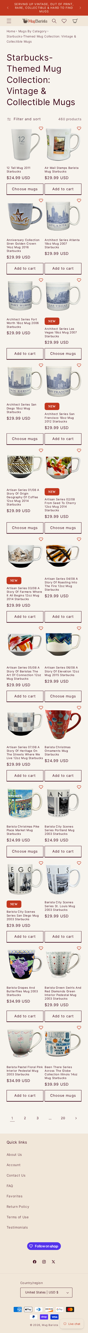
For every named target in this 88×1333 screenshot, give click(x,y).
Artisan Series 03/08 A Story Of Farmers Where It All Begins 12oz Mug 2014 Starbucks (25, 593)
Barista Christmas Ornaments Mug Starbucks (57, 750)
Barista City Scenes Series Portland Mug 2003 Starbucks (60, 830)
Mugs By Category (32, 31)
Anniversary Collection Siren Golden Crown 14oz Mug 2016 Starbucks (23, 245)
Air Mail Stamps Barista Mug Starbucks (61, 169)
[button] (9, 21)
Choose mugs (25, 189)
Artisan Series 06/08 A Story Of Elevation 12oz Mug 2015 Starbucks (62, 671)
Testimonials (17, 1227)
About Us (14, 1155)
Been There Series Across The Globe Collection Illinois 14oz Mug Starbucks (61, 1072)
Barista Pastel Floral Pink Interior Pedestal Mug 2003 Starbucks (25, 1070)
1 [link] (12, 1118)
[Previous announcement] (7, 8)
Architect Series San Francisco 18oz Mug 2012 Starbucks (60, 417)
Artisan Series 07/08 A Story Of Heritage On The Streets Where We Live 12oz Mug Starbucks (25, 752)
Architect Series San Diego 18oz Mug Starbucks (22, 408)
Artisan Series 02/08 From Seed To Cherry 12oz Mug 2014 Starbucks (60, 505)
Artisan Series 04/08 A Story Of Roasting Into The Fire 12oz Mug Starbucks (61, 584)
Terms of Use (18, 1217)
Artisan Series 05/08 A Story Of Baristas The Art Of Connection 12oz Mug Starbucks (24, 673)
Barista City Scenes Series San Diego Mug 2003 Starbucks (23, 915)
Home (11, 31)
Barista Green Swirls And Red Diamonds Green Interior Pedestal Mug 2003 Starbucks (63, 993)
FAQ (10, 1186)
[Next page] (75, 1118)
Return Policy (18, 1207)
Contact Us (16, 1175)
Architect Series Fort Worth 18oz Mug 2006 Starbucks (23, 323)
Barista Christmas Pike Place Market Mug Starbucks (23, 830)
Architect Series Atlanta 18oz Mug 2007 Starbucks (62, 243)
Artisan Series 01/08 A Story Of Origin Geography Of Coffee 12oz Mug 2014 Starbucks (23, 497)
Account (14, 1165)
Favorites (15, 1196)
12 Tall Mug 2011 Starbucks (19, 169)
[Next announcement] (80, 8)
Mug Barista (50, 1325)
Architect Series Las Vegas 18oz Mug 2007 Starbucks (61, 332)
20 (63, 1118)
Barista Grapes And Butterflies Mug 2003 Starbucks (22, 991)
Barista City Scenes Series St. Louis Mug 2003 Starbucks (60, 906)
